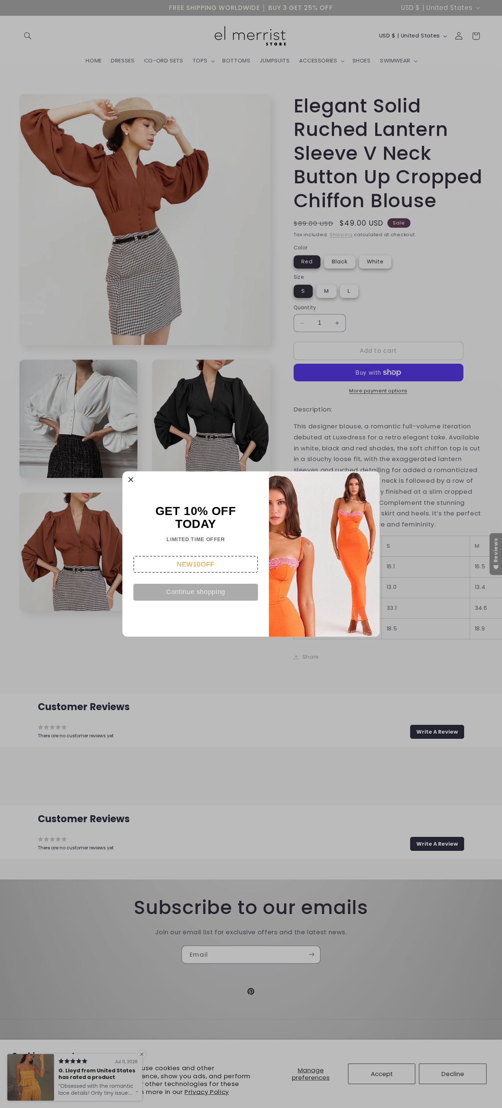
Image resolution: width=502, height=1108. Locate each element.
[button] (195, 564)
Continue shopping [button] (195, 592)
